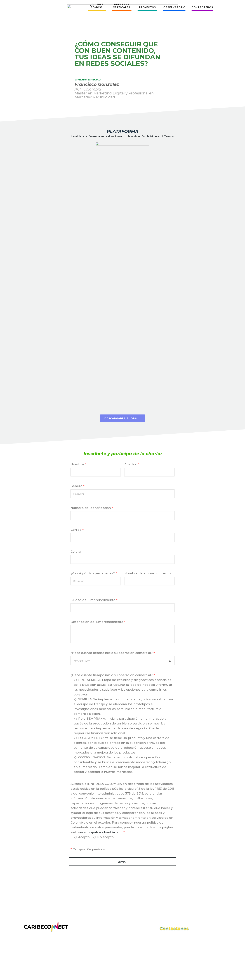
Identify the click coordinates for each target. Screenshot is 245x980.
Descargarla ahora (120, 418)
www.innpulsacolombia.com (100, 832)
